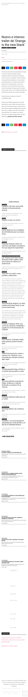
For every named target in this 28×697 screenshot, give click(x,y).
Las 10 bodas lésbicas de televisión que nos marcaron (13, 496)
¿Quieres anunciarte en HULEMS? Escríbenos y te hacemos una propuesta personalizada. (13, 640)
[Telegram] (24, 68)
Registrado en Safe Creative (10, 646)
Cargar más (13, 570)
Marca (3, 57)
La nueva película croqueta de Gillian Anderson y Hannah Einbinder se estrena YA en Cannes (12, 384)
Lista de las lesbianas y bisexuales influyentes (11, 256)
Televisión (14, 47)
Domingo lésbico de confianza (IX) (11, 452)
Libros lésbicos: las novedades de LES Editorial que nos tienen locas (13, 232)
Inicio (3, 3)
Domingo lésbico (5, 407)
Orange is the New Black (12, 132)
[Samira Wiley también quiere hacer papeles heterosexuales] (14, 464)
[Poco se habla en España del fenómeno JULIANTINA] (5, 598)
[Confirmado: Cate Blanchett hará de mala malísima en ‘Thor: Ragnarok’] (5, 590)
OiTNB (5, 132)
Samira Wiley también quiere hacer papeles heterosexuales (12, 474)
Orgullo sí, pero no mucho (11, 220)
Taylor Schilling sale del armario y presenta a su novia (12, 518)
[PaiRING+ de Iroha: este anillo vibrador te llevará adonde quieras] (5, 610)
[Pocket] (16, 68)
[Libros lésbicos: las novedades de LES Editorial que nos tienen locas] (5, 626)
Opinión (3, 218)
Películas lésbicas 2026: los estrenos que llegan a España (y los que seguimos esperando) (13, 246)
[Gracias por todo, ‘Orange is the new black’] (14, 530)
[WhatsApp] (11, 68)
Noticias (8, 47)
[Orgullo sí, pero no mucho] (5, 618)
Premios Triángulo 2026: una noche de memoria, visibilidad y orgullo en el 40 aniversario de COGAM (13, 327)
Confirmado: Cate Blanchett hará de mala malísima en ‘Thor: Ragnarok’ (18, 590)
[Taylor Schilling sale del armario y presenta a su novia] (14, 508)
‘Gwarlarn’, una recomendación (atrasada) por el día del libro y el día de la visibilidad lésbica (13, 423)
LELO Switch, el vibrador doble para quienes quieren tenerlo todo (12, 341)
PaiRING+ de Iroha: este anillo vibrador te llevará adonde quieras (12, 208)
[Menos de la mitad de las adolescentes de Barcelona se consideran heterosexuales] (5, 583)
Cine (3, 351)
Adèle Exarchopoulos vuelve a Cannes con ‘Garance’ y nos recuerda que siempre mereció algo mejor (13, 356)
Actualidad (6, 3)
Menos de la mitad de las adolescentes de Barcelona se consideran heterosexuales (17, 582)
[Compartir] (7, 68)
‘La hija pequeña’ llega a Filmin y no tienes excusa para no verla (13, 370)
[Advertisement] (14, 20)
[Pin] (20, 68)
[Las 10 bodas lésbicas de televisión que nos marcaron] (14, 486)
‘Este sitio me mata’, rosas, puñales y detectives (11, 274)
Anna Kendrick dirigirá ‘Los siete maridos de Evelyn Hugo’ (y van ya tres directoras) (13, 305)
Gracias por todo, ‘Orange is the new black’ (12, 540)
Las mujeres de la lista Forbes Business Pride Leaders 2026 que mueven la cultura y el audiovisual (12, 260)
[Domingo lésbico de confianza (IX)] (14, 443)
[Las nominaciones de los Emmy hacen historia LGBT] (14, 552)
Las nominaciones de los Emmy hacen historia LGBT (12, 562)
